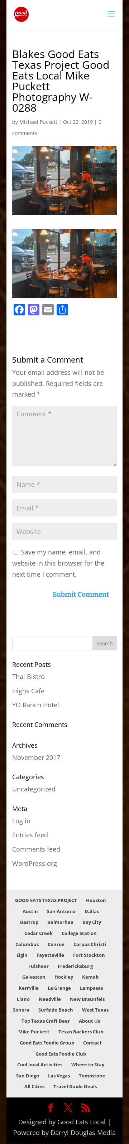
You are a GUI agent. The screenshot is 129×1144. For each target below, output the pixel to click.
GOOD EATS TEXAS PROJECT (46, 900)
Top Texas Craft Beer (46, 1021)
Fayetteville (50, 955)
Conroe (56, 944)
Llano (23, 999)
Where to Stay (87, 1064)
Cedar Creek (38, 933)
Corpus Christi (89, 944)
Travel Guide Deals (75, 1086)
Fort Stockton (89, 955)
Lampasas (91, 988)
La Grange (59, 988)
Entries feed (30, 834)
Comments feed (36, 849)
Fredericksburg (75, 966)
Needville (50, 999)
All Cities (34, 1086)
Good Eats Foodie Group (47, 1042)
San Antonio (61, 911)
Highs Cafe (28, 691)
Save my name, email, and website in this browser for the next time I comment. (58, 563)
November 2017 (36, 757)
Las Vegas (59, 1075)
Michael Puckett (38, 121)
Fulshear (38, 966)
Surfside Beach (55, 1010)
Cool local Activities (39, 1064)
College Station (79, 933)
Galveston (34, 977)
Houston (96, 900)
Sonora (21, 1010)
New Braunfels (87, 999)
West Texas (95, 1010)
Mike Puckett (33, 1031)
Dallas (92, 911)
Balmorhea (60, 922)
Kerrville (29, 988)
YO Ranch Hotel (35, 705)
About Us (89, 1021)
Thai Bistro (28, 676)
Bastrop (29, 922)
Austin (30, 911)
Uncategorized (34, 789)
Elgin (22, 955)
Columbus (27, 944)
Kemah (90, 977)
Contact (92, 1042)
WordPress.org (34, 863)
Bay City (91, 922)
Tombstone (92, 1075)
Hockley (63, 977)
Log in (21, 820)
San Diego (27, 1075)
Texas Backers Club (80, 1031)
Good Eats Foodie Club (60, 1054)
